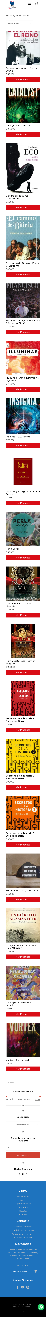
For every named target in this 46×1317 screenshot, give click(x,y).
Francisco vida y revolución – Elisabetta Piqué (23, 321)
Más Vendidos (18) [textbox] (27, 1124)
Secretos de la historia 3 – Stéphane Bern (21, 834)
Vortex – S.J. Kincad (17, 1060)
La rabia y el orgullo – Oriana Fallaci (23, 492)
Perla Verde (13, 548)
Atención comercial (23, 1227)
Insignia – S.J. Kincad (18, 436)
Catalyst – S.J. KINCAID (19, 125)
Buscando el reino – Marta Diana (21, 69)
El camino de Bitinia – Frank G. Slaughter (22, 264)
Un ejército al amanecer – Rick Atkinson (21, 946)
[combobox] (19, 23)
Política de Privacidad (23, 1237)
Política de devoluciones (23, 1234)
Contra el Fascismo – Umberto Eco (18, 197)
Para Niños (23, 1207)
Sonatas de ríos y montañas (22, 890)
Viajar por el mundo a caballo (19, 1004)
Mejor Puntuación (23, 1204)
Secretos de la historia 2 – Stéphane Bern (21, 777)
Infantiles (23, 1214)
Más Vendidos (23, 1196)
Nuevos (23, 1200)
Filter (37, 1099)
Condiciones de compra (23, 1230)
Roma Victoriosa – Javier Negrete (20, 662)
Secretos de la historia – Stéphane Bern (20, 719)
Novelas (23, 1211)
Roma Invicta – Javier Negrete (18, 605)
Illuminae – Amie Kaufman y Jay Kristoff (22, 379)
